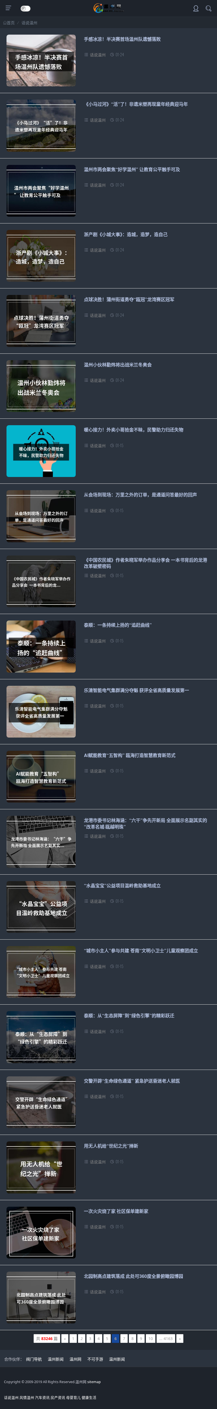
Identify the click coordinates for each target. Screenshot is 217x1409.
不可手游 (95, 1359)
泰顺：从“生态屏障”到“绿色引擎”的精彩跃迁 (129, 1015)
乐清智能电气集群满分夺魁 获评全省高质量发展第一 (136, 690)
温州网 (75, 1359)
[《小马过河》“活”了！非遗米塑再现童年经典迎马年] (41, 128)
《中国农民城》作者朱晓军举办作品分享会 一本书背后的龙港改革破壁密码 (145, 563)
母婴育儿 (73, 1397)
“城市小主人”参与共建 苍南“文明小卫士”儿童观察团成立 (141, 950)
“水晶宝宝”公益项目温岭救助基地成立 (122, 885)
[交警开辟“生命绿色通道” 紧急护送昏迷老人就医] (41, 1104)
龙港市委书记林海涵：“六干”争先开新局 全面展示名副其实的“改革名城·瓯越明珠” (145, 823)
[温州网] (109, 11)
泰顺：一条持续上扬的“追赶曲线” (118, 625)
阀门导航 (34, 1359)
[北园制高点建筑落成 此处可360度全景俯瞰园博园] (41, 1300)
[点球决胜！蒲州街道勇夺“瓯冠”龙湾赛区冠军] (41, 323)
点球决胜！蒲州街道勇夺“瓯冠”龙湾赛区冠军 (129, 299)
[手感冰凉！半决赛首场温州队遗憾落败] (41, 63)
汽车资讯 (42, 1397)
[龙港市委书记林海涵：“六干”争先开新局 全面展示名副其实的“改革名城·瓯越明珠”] (41, 844)
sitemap (94, 1381)
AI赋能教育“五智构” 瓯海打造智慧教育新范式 (129, 755)
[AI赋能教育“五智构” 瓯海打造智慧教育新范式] (41, 779)
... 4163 (166, 1338)
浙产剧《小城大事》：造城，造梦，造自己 (126, 234)
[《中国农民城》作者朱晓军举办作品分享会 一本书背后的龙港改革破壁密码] (41, 583)
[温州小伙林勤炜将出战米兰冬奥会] (41, 388)
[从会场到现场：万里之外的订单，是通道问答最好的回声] (41, 518)
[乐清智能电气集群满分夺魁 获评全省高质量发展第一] (41, 714)
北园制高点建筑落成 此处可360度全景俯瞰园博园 (133, 1276)
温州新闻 (56, 1359)
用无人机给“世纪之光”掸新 (111, 1146)
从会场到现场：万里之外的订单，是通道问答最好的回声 (140, 494)
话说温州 (29, 22)
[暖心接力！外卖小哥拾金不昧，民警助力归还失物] (41, 453)
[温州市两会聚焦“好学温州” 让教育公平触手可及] (41, 193)
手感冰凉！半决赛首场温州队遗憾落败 (122, 39)
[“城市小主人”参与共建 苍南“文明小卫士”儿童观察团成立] (41, 974)
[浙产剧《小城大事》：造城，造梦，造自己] (41, 258)
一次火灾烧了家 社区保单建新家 (116, 1211)
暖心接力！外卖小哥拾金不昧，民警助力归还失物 (133, 429)
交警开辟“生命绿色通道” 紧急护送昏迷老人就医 (132, 1081)
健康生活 (89, 1397)
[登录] (195, 9)
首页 (11, 23)
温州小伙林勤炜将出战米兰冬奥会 (118, 364)
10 (150, 1338)
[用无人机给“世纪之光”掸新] (41, 1169)
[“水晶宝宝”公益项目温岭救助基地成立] (41, 909)
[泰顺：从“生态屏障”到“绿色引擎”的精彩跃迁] (41, 1039)
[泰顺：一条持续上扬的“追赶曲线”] (41, 649)
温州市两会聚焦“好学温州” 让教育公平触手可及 (132, 169)
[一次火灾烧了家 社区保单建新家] (41, 1235)
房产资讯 (58, 1397)
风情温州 (26, 1397)
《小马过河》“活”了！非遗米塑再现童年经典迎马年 (136, 104)
